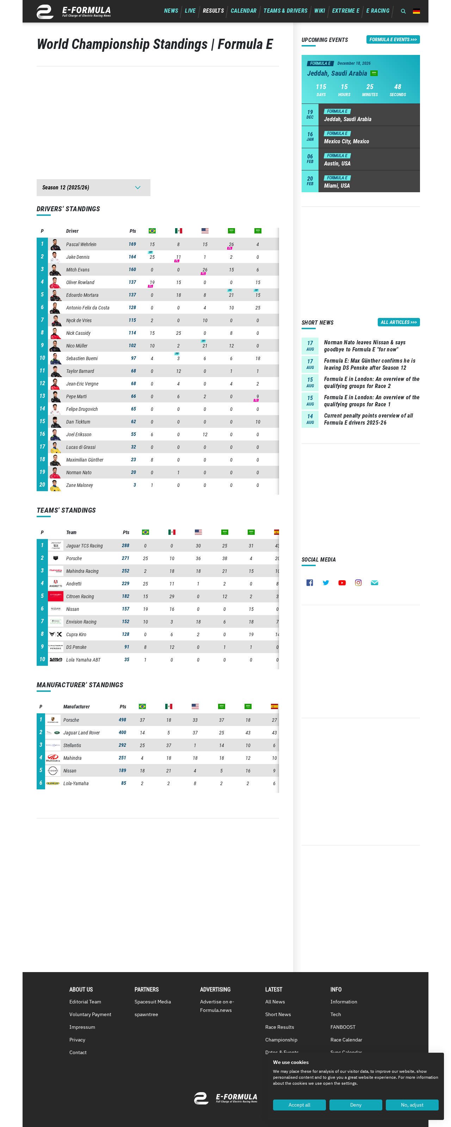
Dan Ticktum (78, 422)
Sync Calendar (346, 1052)
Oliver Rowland (80, 282)
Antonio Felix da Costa (88, 308)
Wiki (319, 10)
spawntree (146, 1014)
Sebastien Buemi (82, 358)
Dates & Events (282, 1052)
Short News (278, 1014)
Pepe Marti (76, 396)
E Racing (377, 10)
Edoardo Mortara (82, 295)
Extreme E (346, 10)
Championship (281, 1040)
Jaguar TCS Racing (84, 546)
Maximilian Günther (84, 460)
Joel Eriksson (79, 434)
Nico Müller (76, 346)
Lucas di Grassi (80, 447)
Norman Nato (79, 472)
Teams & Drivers (285, 10)
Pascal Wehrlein (81, 244)
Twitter (326, 583)
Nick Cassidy (78, 333)
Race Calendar (346, 1040)
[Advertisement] (158, 116)
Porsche (74, 558)
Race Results (279, 1027)
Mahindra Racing (82, 571)
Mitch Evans (77, 270)
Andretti (73, 584)
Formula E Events (389, 39)
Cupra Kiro (76, 634)
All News (275, 1001)
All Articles (395, 322)
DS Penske (76, 647)
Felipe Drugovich (82, 409)
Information (343, 1001)
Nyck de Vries (79, 320)
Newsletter (374, 583)
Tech (335, 1014)
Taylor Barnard (80, 371)
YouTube (342, 583)
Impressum (82, 1027)
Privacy (77, 1040)
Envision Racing (81, 622)
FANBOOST (343, 1027)
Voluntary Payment (90, 1014)
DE (416, 11)
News (171, 10)
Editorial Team (85, 1001)
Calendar (244, 10)
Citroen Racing (80, 596)
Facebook (310, 583)
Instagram (358, 583)
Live (190, 10)
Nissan (72, 609)
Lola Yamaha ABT (83, 660)
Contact (78, 1052)
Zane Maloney (79, 485)
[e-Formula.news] (74, 12)
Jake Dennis (77, 257)
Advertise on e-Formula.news (217, 1005)
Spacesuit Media (153, 1001)
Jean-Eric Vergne (82, 384)
